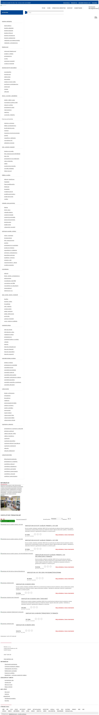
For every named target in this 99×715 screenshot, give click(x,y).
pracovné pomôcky (9, 220)
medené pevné (8, 191)
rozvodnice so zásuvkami (11, 286)
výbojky (6, 342)
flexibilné (6, 182)
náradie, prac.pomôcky (8, 203)
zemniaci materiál (9, 61)
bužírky (6, 299)
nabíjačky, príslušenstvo (11, 43)
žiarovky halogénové (10, 347)
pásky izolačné (8, 311)
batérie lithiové (8, 33)
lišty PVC (6, 156)
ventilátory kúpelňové (10, 466)
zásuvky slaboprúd (9, 451)
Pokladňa (94, 2)
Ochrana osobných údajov (12, 666)
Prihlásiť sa (74, 2)
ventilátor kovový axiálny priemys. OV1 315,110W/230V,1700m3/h (50, 555)
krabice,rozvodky (9, 151)
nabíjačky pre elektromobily (12, 40)
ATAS (27, 711)
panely (6, 135)
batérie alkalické (8, 28)
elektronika (7, 77)
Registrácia (66, 2)
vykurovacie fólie (9, 415)
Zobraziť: (65, 519)
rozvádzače (5, 269)
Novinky (7, 700)
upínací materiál (9, 319)
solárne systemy (8, 405)
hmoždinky (7, 304)
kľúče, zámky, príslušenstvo (12, 276)
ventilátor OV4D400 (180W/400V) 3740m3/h (42, 613)
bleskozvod (5, 47)
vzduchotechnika (7, 455)
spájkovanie (7, 224)
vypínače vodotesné (10, 446)
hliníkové (6, 187)
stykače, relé (7, 260)
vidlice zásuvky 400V (10, 433)
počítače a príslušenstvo (11, 84)
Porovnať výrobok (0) (21, 519)
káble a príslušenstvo (10, 125)
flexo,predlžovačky (9, 184)
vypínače (6, 438)
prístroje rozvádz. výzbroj (9, 231)
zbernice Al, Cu (8, 290)
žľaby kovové (8, 171)
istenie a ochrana (9, 123)
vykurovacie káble (9, 418)
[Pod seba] (4, 519)
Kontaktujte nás (5, 493)
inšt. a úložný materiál (8, 147)
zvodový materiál (9, 63)
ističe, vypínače (8, 235)
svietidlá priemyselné (10, 375)
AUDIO (33, 711)
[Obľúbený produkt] (38, 534)
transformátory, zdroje (10, 262)
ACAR (16, 709)
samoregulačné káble (10, 403)
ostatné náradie (8, 215)
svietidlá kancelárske (10, 370)
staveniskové (8, 288)
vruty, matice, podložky (10, 321)
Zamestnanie (78, 8)
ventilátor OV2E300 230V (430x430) (34, 599)
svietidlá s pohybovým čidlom (12, 377)
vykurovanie (5, 389)
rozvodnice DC (8, 140)
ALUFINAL (67, 709)
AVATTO (39, 711)
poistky (6, 243)
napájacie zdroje (9, 334)
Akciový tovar (8, 684)
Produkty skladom (8, 521)
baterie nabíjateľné (9, 38)
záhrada (6, 91)
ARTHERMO (16, 711)
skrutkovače (7, 222)
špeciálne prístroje (9, 255)
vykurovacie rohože (9, 420)
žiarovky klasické (8, 349)
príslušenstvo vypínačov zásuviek (13, 428)
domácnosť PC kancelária (9, 67)
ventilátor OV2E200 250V (25, 584)
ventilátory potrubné (10, 469)
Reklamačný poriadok (6, 491)
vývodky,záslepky (9, 168)
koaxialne (6, 189)
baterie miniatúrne (9, 35)
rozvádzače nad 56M (10, 281)
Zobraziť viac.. (69, 711)
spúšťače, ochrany (9, 257)
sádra (5, 163)
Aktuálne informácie (6, 485)
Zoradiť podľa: (46, 519)
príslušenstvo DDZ (9, 107)
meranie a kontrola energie (12, 133)
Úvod (43, 8)
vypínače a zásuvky (7, 424)
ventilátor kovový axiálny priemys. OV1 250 (41, 540)
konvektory (7, 398)
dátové (6, 273)
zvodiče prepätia (9, 265)
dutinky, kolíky (8, 301)
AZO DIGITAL (51, 711)
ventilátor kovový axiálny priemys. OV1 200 (41, 526)
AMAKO (74, 709)
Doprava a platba (17, 491)
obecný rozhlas (8, 105)
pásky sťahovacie (9, 314)
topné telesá (7, 413)
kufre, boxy (7, 210)
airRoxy (52, 709)
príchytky (6, 316)
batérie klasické (8, 30)
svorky (6, 58)
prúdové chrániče (9, 248)
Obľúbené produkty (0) (84, 2)
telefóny (6, 112)
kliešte (6, 207)
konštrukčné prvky (9, 128)
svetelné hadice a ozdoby (11, 339)
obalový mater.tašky (10, 82)
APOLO (4, 711)
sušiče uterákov (8, 408)
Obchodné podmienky (11, 488)
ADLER (29, 709)
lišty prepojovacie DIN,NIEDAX (12, 154)
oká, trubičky (7, 306)
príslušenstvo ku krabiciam (11, 158)
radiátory (6, 400)
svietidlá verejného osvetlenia (12, 382)
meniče (6, 130)
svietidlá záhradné (9, 385)
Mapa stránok (12, 493)
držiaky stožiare (8, 362)
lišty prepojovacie (9, 240)
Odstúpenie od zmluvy (16, 489)
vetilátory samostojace (10, 476)
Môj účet (7, 692)
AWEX (44, 711)
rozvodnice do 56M (9, 283)
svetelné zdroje (6, 325)
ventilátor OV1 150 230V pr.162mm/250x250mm (44, 572)
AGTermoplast (37, 709)
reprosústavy (8, 110)
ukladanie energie (9, 143)
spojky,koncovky (8, 196)
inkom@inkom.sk (8, 659)
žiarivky (6, 344)
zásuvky (6, 448)
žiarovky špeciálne (9, 352)
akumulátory (7, 25)
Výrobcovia (8, 682)
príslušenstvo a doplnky (10, 461)
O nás (49, 8)
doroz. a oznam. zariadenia (9, 96)
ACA (11, 709)
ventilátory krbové (9, 464)
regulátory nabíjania (10, 138)
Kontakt (70, 8)
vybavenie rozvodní (9, 227)
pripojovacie (7, 278)
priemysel (7, 86)
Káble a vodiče (6, 175)
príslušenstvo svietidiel (10, 365)
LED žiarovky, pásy (9, 332)
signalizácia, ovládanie (10, 250)
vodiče (6, 199)
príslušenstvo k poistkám (11, 245)
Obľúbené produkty (10, 698)
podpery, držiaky (8, 53)
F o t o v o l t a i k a (7, 119)
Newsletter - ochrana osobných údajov (11, 492)
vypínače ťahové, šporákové (12, 443)
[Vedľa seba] (1, 519)
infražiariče (7, 395)
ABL (7, 709)
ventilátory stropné (9, 474)
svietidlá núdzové (9, 372)
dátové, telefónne (9, 179)
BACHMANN (60, 711)
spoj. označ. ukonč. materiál (10, 295)
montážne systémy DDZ (11, 102)
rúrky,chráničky (8, 161)
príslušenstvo (8, 56)
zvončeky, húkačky (9, 115)
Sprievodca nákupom (58, 8)
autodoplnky (7, 72)
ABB (3, 709)
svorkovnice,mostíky (10, 166)
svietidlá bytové (8, 367)
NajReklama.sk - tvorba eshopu (17, 714)
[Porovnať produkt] (40, 534)
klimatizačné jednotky (10, 459)
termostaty (7, 410)
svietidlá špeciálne (9, 380)
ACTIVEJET (22, 709)
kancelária (7, 79)
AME (79, 709)
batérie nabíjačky (7, 21)
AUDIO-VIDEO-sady (9, 100)
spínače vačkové (9, 431)
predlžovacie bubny (9, 194)
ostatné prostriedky (9, 217)
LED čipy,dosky (8, 329)
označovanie (7, 309)
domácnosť (7, 74)
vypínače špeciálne (9, 441)
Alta (62, 709)
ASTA (23, 711)
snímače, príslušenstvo (10, 253)
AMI (83, 709)
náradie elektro (8, 212)
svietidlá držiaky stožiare (9, 358)
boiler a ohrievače (9, 393)
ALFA (58, 709)
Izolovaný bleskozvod (10, 51)
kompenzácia (8, 238)
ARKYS (10, 711)
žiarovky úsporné (9, 354)
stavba (6, 89)
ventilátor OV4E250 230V (25, 625)
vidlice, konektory (9, 436)
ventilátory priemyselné (11, 471)
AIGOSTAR (45, 709)
